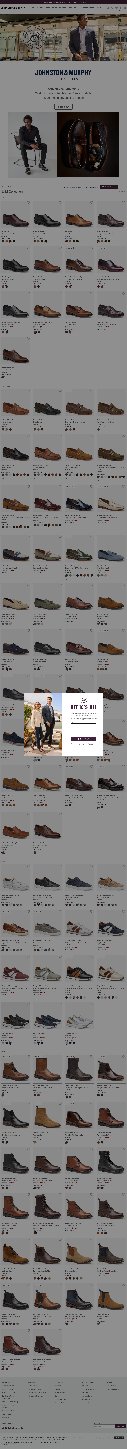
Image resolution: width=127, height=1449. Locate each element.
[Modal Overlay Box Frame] (63, 724)
